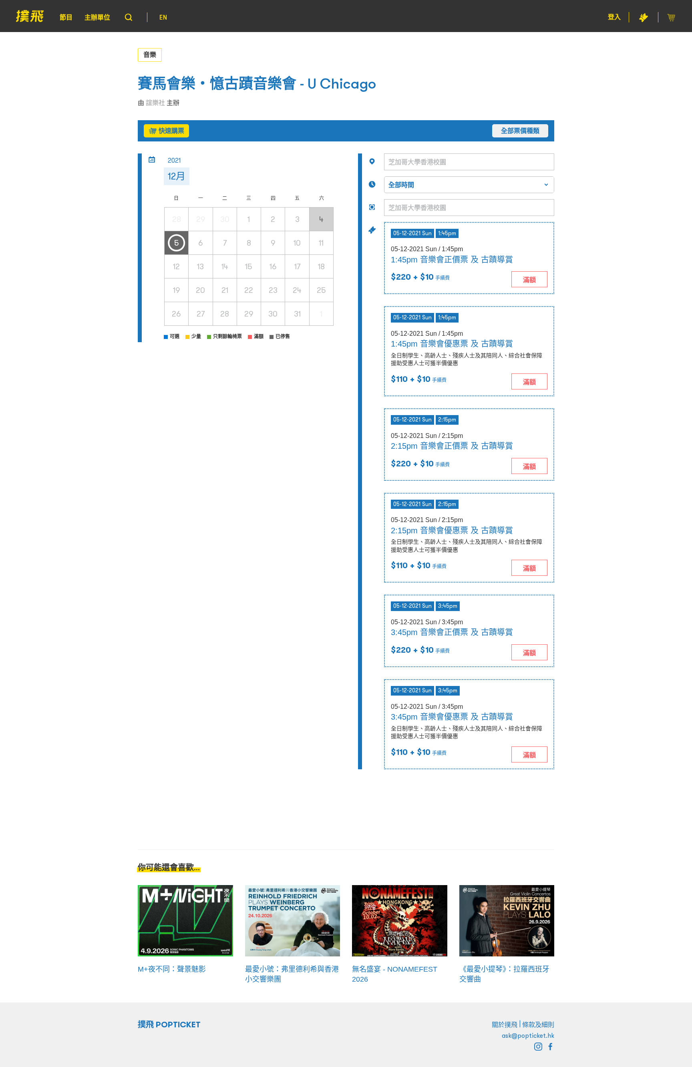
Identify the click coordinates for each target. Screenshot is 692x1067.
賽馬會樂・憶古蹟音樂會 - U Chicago (257, 84)
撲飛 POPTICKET (169, 1024)
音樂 (149, 54)
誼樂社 (155, 103)
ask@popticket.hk (528, 1035)
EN (163, 17)
